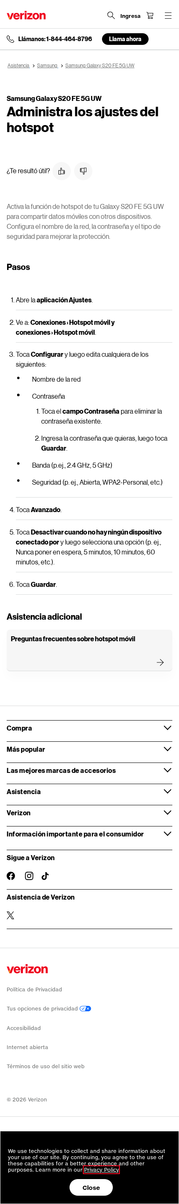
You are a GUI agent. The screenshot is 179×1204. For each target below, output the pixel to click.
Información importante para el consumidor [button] (75, 834)
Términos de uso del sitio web (46, 1066)
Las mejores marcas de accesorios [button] (61, 770)
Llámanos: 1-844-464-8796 (55, 39)
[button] (61, 171)
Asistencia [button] (24, 791)
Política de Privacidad (34, 989)
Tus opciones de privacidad (43, 1008)
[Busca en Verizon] (111, 15)
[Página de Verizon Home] (26, 15)
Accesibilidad (24, 1028)
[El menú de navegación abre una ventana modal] (168, 15)
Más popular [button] (26, 749)
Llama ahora (125, 38)
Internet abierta (27, 1047)
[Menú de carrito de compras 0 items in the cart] (150, 15)
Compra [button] (19, 728)
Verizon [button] (19, 813)
